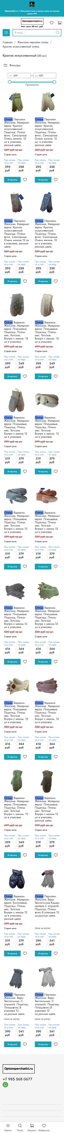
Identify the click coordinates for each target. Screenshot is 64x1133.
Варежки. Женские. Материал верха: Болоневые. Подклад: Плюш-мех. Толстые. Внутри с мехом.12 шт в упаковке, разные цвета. (16, 907)
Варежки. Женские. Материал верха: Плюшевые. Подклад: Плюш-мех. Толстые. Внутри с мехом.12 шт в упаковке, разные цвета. (47, 809)
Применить (32, 85)
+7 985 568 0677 (17, 1079)
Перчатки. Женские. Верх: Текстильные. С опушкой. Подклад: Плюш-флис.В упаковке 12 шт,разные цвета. (16, 1004)
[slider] (9, 82)
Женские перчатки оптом (32, 42)
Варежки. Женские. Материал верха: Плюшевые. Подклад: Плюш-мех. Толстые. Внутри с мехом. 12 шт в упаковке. (16, 332)
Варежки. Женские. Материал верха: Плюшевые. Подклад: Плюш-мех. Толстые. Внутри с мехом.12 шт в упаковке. (16, 427)
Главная (7, 42)
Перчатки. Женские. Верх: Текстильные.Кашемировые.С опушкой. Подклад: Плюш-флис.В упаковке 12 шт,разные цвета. (47, 906)
